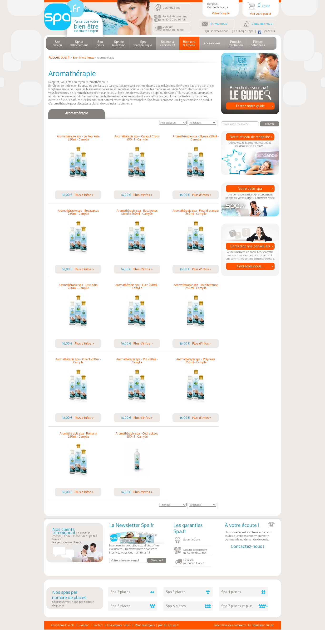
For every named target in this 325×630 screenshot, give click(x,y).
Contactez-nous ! (250, 266)
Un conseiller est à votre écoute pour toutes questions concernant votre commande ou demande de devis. (248, 531)
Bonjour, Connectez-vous (218, 8)
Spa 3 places (175, 592)
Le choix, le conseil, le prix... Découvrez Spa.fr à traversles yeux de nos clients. (75, 536)
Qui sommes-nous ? (217, 31)
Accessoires (212, 43)
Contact (98, 625)
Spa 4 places (231, 592)
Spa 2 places (120, 592)
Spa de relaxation (118, 43)
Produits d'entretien (236, 43)
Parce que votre (86, 26)
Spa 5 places (120, 606)
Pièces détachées (258, 43)
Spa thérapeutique (142, 43)
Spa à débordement (79, 43)
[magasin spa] (73, 33)
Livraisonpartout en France (172, 28)
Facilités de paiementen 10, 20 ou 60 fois (174, 18)
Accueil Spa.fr (59, 57)
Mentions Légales (145, 625)
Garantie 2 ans (171, 7)
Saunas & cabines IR (167, 43)
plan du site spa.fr (168, 625)
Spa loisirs (100, 43)
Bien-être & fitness (189, 43)
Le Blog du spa (244, 31)
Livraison (84, 625)
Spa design (57, 43)
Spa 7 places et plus (236, 606)
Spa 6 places (176, 606)
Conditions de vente (62, 625)
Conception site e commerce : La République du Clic (244, 625)
